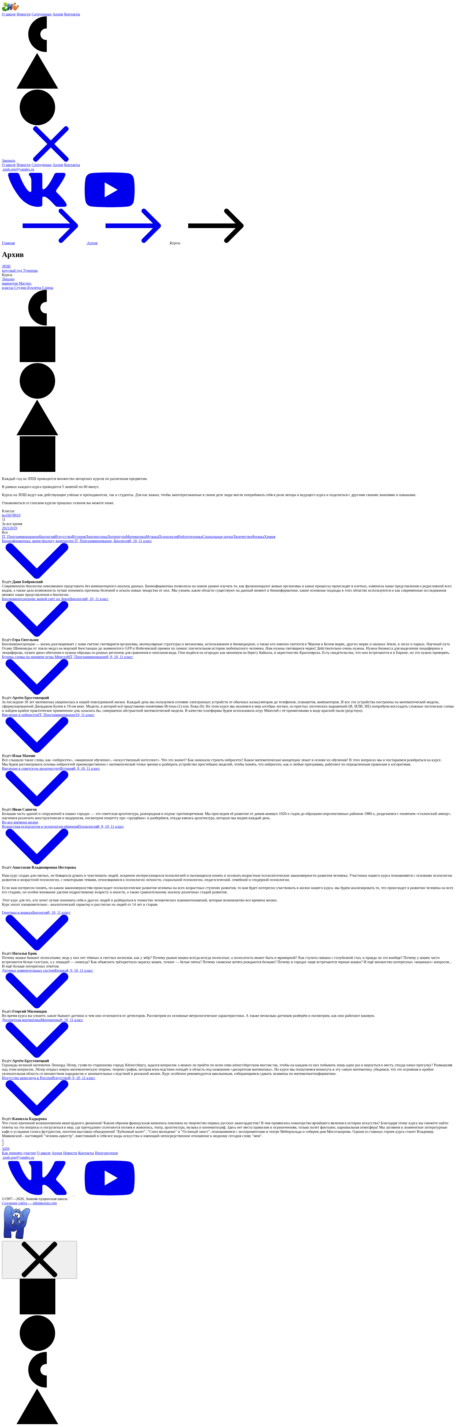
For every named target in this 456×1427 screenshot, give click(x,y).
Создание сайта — (29, 1203)
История (79, 537)
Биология (47, 537)
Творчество (242, 537)
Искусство (63, 537)
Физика (258, 537)
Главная (8, 243)
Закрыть (8, 160)
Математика (136, 537)
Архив (57, 14)
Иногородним (106, 1153)
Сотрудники (42, 14)
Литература (116, 537)
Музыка (152, 537)
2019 (13, 528)
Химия (269, 537)
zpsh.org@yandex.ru (18, 169)
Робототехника (190, 537)
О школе (9, 14)
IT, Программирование (20, 537)
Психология (168, 537)
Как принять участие (19, 1153)
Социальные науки (217, 537)
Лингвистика (96, 537)
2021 (6, 528)
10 (18, 515)
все (4, 515)
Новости (24, 14)
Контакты (72, 14)
